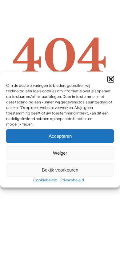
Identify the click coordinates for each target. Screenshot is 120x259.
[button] (111, 79)
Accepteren (60, 136)
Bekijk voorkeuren (60, 169)
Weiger (60, 153)
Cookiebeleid (45, 180)
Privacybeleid (72, 180)
